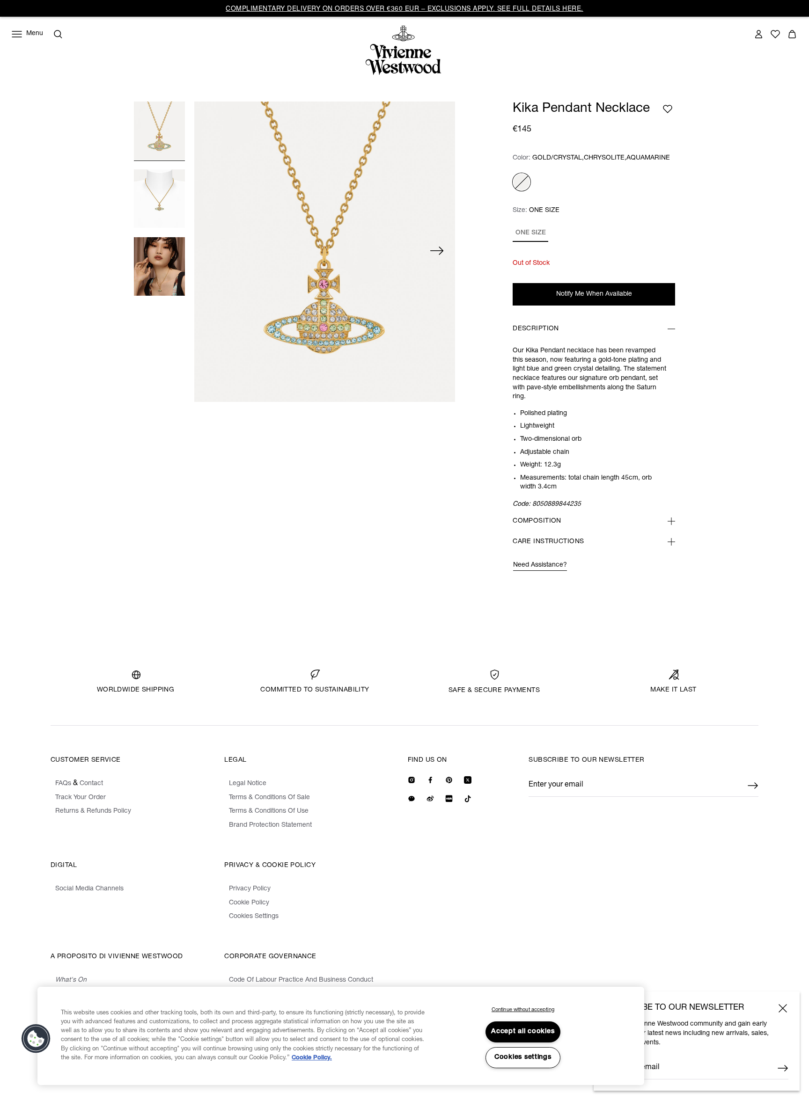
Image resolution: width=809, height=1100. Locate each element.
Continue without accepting (523, 1010)
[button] (36, 1039)
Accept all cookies (522, 1031)
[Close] (782, 1008)
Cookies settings (523, 1057)
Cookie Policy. (312, 1058)
